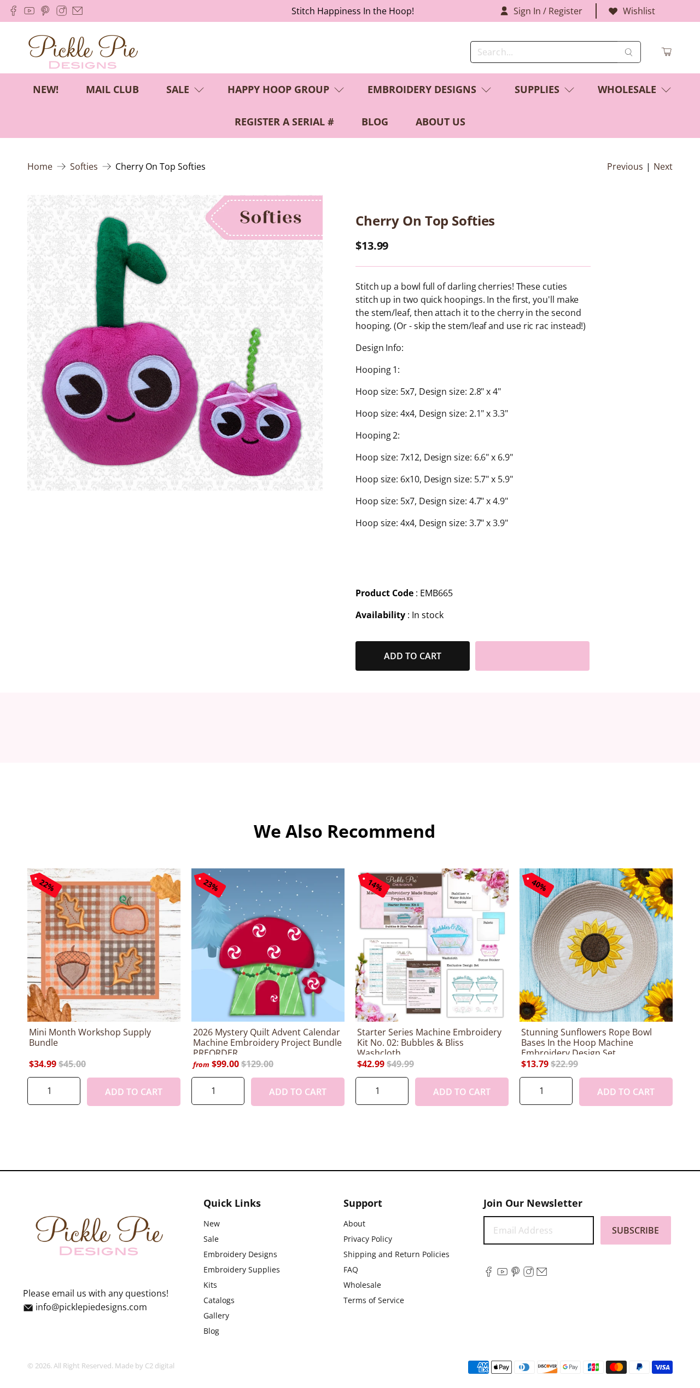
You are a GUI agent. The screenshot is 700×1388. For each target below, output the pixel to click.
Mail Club (112, 89)
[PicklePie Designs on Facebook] (13, 10)
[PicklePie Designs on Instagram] (61, 10)
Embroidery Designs (422, 89)
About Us (440, 121)
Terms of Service (373, 1300)
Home (39, 166)
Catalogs (219, 1300)
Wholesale (627, 89)
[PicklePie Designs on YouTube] (29, 10)
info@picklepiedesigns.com (91, 1307)
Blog (374, 121)
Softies (84, 166)
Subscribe (635, 1230)
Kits (210, 1285)
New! (46, 89)
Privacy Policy (367, 1239)
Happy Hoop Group (278, 89)
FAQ (350, 1269)
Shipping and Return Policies (396, 1254)
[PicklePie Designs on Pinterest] (45, 10)
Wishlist (639, 11)
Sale (177, 89)
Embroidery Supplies (241, 1269)
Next (663, 166)
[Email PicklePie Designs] (77, 10)
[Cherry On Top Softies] (175, 343)
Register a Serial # (284, 121)
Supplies (537, 89)
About (354, 1223)
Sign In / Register (548, 11)
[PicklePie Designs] (83, 52)
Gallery (216, 1315)
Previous (625, 166)
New (211, 1223)
